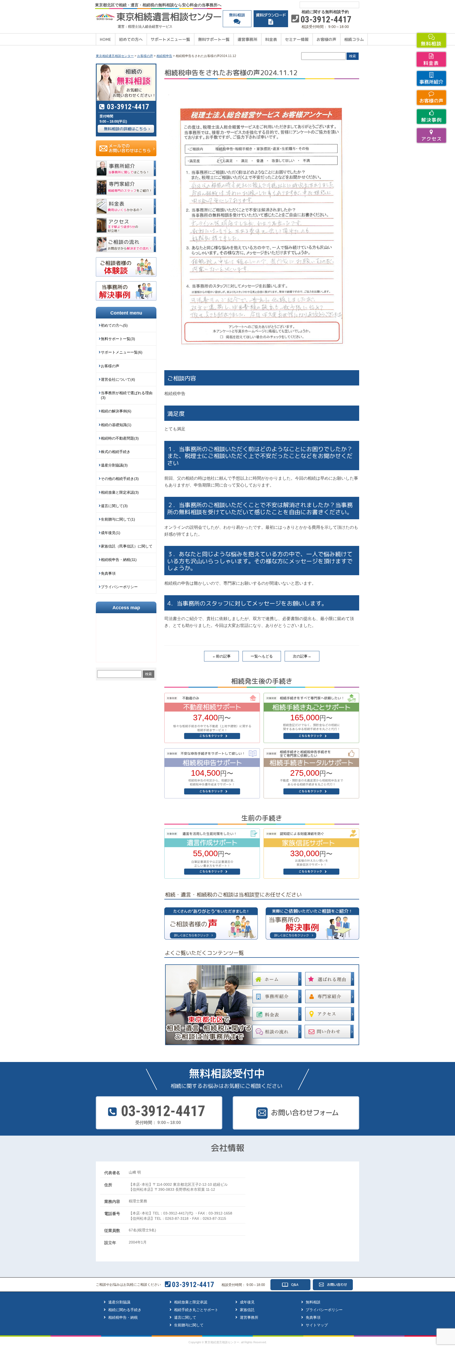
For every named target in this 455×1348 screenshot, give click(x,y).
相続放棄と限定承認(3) (120, 492)
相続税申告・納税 (123, 1317)
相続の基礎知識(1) (116, 425)
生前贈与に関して (189, 1325)
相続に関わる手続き (124, 1310)
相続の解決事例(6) (116, 411)
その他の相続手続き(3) (120, 479)
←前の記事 (221, 656)
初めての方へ (131, 39)
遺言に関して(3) (114, 506)
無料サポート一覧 (214, 39)
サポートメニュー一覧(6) (121, 352)
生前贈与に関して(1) (118, 519)
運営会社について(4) (118, 379)
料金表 (271, 39)
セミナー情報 (297, 39)
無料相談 (313, 1302)
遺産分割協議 (119, 1302)
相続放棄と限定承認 (190, 1302)
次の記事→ (302, 656)
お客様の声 (326, 39)
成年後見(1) (110, 533)
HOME (105, 39)
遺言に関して (185, 1317)
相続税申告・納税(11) (119, 560)
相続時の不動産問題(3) (120, 438)
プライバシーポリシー (119, 587)
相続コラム (354, 39)
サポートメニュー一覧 (170, 39)
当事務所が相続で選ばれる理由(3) (126, 395)
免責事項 (108, 573)
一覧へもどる (262, 656)
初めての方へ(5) (114, 325)
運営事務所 (247, 39)
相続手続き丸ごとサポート (196, 1310)
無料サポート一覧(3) (118, 339)
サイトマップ (317, 1325)
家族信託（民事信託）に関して (126, 546)
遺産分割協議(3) (114, 465)
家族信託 (247, 1310)
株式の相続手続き (115, 452)
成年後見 (247, 1302)
